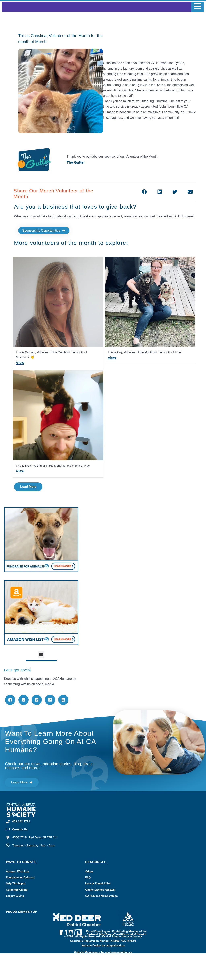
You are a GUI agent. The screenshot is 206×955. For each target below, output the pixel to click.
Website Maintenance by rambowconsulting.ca (103, 952)
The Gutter (76, 162)
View (20, 363)
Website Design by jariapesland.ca (103, 945)
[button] (144, 191)
